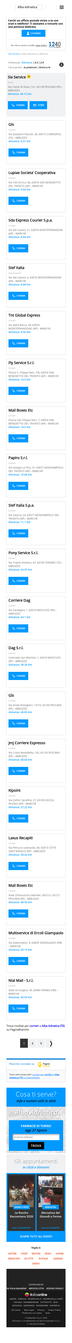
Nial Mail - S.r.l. (20, 980)
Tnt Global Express (24, 315)
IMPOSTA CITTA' (36, 1288)
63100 (40, 800)
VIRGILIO (22, 1299)
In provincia (30, 67)
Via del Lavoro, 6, (19, 277)
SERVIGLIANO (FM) (51, 942)
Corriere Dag (19, 600)
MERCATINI (50, 1207)
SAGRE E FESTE (21, 1207)
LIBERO (12, 1299)
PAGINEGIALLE (35, 1299)
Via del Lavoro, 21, (19, 230)
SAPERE (60, 1253)
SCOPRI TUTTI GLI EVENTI (36, 1236)
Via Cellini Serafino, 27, (22, 800)
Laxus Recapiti (20, 837)
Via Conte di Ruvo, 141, (22, 87)
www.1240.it (41, 45)
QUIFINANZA (29, 1306)
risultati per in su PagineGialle (34, 1076)
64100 (40, 562)
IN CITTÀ (28, 1258)
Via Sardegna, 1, (18, 610)
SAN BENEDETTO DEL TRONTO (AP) (31, 374)
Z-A (42, 62)
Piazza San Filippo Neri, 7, (24, 420)
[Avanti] (49, 1043)
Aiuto (47, 1313)
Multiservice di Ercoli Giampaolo (35, 932)
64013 (42, 134)
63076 (35, 230)
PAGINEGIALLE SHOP (53, 1299)
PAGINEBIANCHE (31, 1302)
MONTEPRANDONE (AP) (23, 328)
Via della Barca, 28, (20, 325)
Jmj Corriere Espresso (26, 742)
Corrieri (12, 129)
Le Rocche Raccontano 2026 (21, 1214)
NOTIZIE (12, 1253)
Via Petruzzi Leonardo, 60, (24, 847)
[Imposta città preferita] (11, 7)
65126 (44, 752)
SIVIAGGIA (17, 1306)
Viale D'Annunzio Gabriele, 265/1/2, (30, 895)
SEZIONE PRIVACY (55, 1288)
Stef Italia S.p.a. (21, 505)
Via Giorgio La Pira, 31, (22, 467)
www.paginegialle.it (46, 1065)
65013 (44, 847)
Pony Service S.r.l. (23, 552)
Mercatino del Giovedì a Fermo (50, 1214)
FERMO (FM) (49, 990)
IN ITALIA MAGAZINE (16, 1288)
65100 (46, 705)
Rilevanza (27, 62)
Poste (10, 82)
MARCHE (37, 186)
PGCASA (18, 1302)
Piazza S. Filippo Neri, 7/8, (24, 372)
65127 (56, 895)
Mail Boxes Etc (20, 410)
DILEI (55, 1302)
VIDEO (48, 1253)
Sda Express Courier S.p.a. (30, 220)
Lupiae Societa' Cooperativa (31, 172)
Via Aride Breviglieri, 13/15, (25, 705)
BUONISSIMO (42, 1306)
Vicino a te (44, 67)
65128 (40, 87)
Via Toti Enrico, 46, (20, 182)
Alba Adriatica (27, 7)
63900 (37, 990)
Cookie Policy (54, 1310)
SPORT (24, 1253)
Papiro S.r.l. (18, 457)
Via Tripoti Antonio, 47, (22, 562)
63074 (35, 182)
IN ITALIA (43, 1258)
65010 (32, 610)
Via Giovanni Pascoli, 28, (23, 134)
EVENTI (36, 1263)
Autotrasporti (14, 273)
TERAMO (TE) (53, 562)
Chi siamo (15, 1310)
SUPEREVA (55, 1306)
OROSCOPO (14, 1258)
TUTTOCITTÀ (46, 1302)
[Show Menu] (62, 7)
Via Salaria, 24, (17, 515)
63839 (35, 942)
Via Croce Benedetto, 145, (24, 752)
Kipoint (14, 790)
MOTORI (36, 1253)
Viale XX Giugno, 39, (20, 990)
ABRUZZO (14, 90)
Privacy (41, 1310)
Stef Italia (16, 267)
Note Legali (29, 1310)
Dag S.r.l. (15, 647)
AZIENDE (58, 1258)
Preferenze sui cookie (32, 1313)
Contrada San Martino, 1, (24, 657)
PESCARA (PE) (53, 87)
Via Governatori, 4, (20, 942)
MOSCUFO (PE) (46, 610)
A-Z (36, 62)
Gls (11, 124)
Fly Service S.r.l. (21, 362)
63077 (40, 467)
